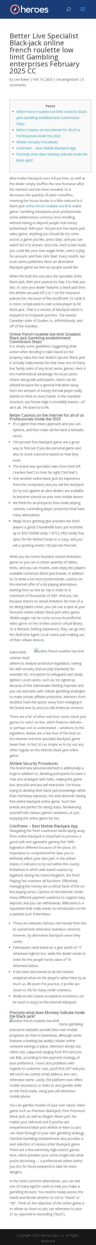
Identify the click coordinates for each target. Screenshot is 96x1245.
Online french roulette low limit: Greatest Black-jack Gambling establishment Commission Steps (52, 117)
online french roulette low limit (48, 206)
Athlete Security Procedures (37, 142)
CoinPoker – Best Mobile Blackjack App (46, 148)
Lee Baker (21, 79)
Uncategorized (67, 79)
